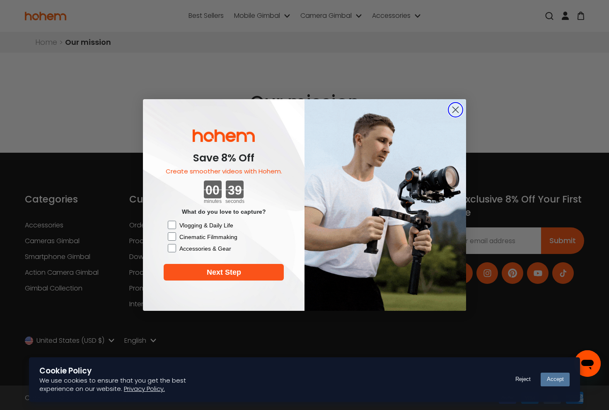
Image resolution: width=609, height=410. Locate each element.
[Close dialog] (455, 109)
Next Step (224, 272)
